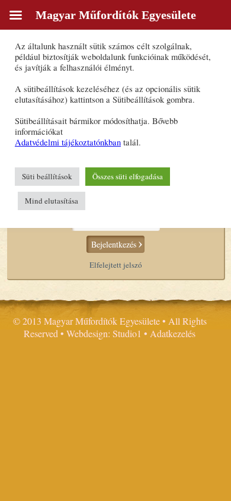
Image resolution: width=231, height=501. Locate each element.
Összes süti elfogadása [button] (127, 176)
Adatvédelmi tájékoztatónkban (68, 142)
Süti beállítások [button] (47, 176)
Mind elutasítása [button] (51, 200)
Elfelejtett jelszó (115, 264)
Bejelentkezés (113, 244)
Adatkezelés (172, 333)
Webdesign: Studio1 (104, 333)
